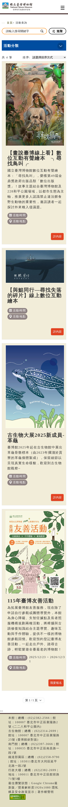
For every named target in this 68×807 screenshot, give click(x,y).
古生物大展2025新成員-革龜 (36, 437)
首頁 (10, 22)
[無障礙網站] (17, 799)
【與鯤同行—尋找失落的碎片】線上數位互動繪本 (34, 295)
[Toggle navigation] (62, 7)
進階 (59, 31)
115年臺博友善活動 (30, 600)
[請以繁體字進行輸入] (42, 31)
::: (3, 22)
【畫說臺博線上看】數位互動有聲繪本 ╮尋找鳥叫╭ (34, 158)
